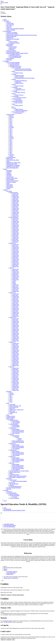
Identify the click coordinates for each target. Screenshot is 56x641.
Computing (14, 87)
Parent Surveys (9, 187)
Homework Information (17, 467)
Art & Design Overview (20, 97)
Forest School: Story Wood (12, 160)
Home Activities (16, 421)
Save (13, 639)
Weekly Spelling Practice (18, 446)
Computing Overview (20, 89)
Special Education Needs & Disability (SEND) (17, 53)
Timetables (8, 391)
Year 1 (10, 118)
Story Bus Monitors (13, 483)
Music (13, 104)
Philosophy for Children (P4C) (13, 162)
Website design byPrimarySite (11, 578)
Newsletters (9, 170)
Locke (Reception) (13, 217)
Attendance (9, 174)
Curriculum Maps (10, 114)
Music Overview (19, 105)
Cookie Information (10, 573)
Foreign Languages (16, 98)
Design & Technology (17, 101)
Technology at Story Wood (12, 166)
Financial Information (11, 36)
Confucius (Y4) (13, 317)
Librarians (11, 485)
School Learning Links (14, 472)
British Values (9, 158)
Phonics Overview (19, 76)
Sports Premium (10, 58)
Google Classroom (10, 417)
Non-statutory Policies (14, 42)
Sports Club (12, 408)
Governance (9, 491)
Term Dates (9, 59)
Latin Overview (18, 100)
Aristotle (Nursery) (13, 192)
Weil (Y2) (11, 268)
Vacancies (8, 27)
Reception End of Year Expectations (23, 70)
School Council (12, 480)
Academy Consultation (11, 32)
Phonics (17, 437)
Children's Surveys (10, 416)
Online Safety (12, 48)
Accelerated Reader (10, 157)
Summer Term (15, 196)
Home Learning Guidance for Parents (18, 476)
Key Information (7, 31)
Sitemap (5, 569)
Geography (14, 91)
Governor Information (11, 493)
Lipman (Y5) (12, 342)
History (14, 93)
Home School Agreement (12, 180)
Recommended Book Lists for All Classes (24, 78)
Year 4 (10, 122)
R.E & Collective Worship (18, 111)
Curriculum (6, 61)
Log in (5, 500)
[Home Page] (1, 4)
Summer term (15, 236)
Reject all (3, 595)
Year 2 (10, 119)
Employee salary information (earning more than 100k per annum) (21, 35)
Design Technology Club (15, 405)
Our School (6, 20)
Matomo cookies (8, 620)
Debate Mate (12, 404)
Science (14, 84)
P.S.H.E (14, 108)
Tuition (11, 413)
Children (6, 189)
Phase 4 (20, 438)
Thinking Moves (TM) (11, 163)
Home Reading (15, 425)
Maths (13, 71)
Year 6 (10, 124)
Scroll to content (4, 2)
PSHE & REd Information (21, 110)
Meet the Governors (14, 494)
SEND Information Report (15, 56)
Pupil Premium (9, 44)
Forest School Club (13, 407)
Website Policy (9, 574)
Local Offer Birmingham (15, 57)
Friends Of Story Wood (11, 178)
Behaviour (11, 49)
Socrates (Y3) (12, 292)
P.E (13, 106)
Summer (14, 283)
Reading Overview (19, 75)
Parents (5, 169)
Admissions (9, 171)
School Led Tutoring (11, 50)
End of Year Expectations (18, 431)
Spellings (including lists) (21, 80)
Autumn (14, 281)
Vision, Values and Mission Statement (15, 28)
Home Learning (10, 418)
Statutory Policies (13, 41)
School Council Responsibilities (19, 481)
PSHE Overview (19, 109)
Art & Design (15, 96)
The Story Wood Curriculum (13, 62)
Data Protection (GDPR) (12, 33)
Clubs (7, 403)
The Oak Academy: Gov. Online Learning (19, 470)
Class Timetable (16, 422)
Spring (13, 282)
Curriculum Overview (14, 65)
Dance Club (12, 411)
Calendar (8, 173)
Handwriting (18, 82)
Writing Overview (19, 83)
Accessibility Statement (11, 571)
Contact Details (9, 23)
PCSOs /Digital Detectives (15, 486)
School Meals (9, 186)
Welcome (8, 22)
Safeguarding (9, 45)
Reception (11, 117)
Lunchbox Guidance (11, 182)
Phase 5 (20, 439)
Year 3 (10, 121)
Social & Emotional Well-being (13, 487)
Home (5, 19)
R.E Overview (18, 113)
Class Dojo (9, 175)
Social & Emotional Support (12, 52)
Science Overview (19, 85)
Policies (8, 40)
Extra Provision (10, 176)
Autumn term (15, 375)
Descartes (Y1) (12, 243)
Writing (14, 79)
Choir (7, 414)
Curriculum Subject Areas (15, 66)
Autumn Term (15, 193)
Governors (6, 490)
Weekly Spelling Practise (18, 430)
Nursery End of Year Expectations (23, 69)
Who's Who (9, 26)
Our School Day (10, 24)
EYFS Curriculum (16, 67)
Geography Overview (20, 92)
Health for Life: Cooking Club (16, 409)
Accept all (9, 595)
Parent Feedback (10, 179)
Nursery (11, 115)
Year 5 (10, 123)
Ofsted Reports (9, 37)
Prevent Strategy (13, 46)
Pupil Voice (9, 478)
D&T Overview (19, 102)
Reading (14, 74)
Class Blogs (9, 191)
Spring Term (15, 195)
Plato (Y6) (11, 366)
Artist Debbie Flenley (14, 474)
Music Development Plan (12, 167)
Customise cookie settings (17, 595)
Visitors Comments (10, 29)
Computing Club (13, 412)
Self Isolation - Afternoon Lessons (17, 477)
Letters (8, 183)
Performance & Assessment (12, 39)
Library (8, 161)
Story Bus (8, 489)
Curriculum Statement (14, 63)
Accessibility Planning (14, 54)
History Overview (19, 95)
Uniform (8, 188)
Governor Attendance (14, 498)
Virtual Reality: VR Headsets (13, 165)
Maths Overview (19, 72)
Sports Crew (12, 482)
